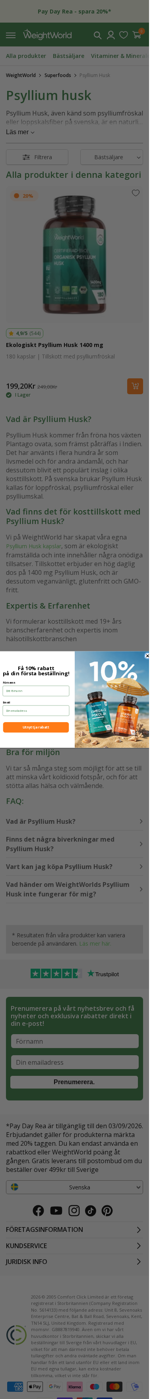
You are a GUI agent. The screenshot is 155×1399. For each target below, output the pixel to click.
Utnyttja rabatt (35, 727)
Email (6, 702)
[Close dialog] (148, 656)
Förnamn (8, 682)
